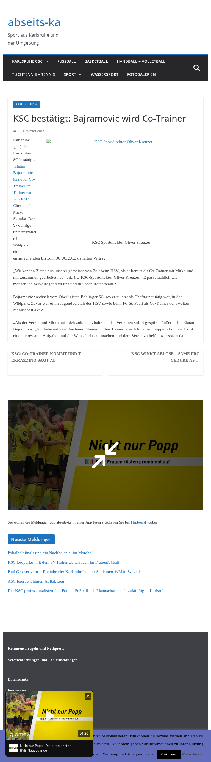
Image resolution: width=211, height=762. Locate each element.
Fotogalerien (141, 74)
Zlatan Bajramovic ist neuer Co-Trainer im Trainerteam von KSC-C (24, 186)
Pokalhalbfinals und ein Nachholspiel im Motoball (51, 553)
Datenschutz (18, 679)
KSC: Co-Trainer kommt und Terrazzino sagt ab (46, 357)
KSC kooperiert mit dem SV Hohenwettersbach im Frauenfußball (63, 562)
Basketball (96, 61)
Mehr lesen (192, 754)
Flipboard (139, 522)
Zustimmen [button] (169, 754)
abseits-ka (34, 21)
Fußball (66, 61)
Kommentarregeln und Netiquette (36, 648)
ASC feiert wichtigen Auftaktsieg (36, 581)
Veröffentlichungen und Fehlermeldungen (42, 660)
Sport (70, 74)
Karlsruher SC (27, 61)
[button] (46, 61)
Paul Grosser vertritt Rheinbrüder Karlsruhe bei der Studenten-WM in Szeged (74, 572)
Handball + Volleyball (141, 61)
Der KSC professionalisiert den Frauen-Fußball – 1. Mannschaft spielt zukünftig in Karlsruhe (87, 590)
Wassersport (104, 74)
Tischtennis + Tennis (33, 74)
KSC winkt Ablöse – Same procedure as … (165, 357)
